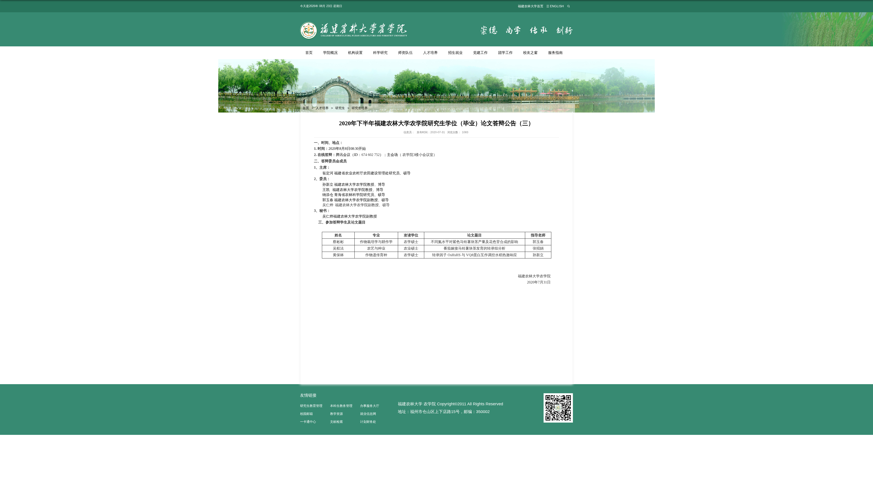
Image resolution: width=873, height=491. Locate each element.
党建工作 (480, 53)
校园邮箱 (306, 414)
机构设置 (355, 53)
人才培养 (430, 53)
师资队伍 (405, 53)
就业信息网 (368, 414)
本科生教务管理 (341, 406)
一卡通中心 (308, 421)
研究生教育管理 (311, 406)
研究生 (340, 108)
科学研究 (380, 53)
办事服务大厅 (369, 406)
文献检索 (336, 421)
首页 (309, 53)
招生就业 (455, 53)
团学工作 (505, 53)
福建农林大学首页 (530, 6)
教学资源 (336, 414)
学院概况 (330, 53)
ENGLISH (557, 6)
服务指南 (555, 53)
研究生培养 (360, 108)
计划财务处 (368, 421)
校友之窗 (530, 53)
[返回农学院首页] (354, 23)
